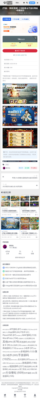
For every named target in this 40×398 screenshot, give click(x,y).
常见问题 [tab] (16, 19)
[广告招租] (20, 162)
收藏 (28, 168)
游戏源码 (29, 362)
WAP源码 (29, 335)
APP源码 (15, 329)
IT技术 (24, 332)
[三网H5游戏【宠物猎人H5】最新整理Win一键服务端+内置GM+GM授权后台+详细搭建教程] (29, 223)
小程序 (28, 348)
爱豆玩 (8, 168)
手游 (7, 164)
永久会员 (30, 44)
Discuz (32, 329)
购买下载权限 (21, 50)
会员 (14, 44)
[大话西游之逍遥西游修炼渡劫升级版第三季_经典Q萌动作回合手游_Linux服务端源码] (10, 201)
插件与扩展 (14, 359)
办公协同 (16, 345)
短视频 (6, 366)
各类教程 (24, 345)
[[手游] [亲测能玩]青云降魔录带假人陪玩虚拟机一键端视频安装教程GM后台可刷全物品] (10, 223)
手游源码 (20, 13)
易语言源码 (12, 363)
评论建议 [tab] (26, 19)
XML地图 (20, 389)
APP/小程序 (6, 329)
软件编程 (29, 373)
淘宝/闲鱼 (19, 363)
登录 (33, 3)
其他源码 (25, 342)
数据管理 (32, 359)
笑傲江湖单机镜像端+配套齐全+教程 (14, 318)
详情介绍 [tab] (7, 19)
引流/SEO (16, 352)
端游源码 (16, 366)
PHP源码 (19, 335)
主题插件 (21, 338)
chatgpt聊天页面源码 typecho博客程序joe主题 (21, 286)
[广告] (20, 28)
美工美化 (24, 369)
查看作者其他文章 (20, 257)
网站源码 (15, 369)
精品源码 (30, 366)
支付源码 (24, 359)
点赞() (35, 168)
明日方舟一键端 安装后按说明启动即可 (18, 275)
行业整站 (15, 372)
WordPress (10, 338)
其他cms (11, 341)
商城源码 (9, 348)
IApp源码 (14, 332)
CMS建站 (25, 329)
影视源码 (28, 351)
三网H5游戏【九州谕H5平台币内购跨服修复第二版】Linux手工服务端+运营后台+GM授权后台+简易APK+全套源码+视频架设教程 (20, 313)
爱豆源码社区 (24, 388)
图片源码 (20, 348)
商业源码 (32, 345)
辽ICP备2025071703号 (20, 391)
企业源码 (30, 338)
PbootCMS (9, 335)
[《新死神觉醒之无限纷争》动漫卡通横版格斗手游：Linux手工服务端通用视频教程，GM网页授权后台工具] (29, 201)
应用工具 (10, 351)
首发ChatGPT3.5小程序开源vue (15, 278)
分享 (21, 168)
